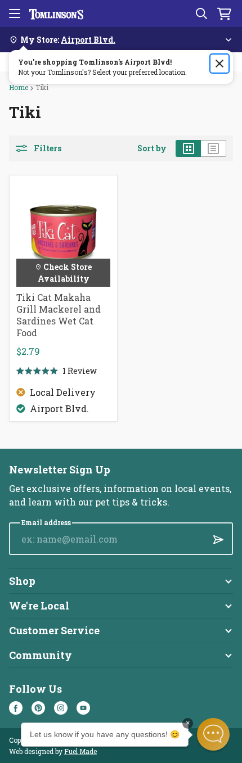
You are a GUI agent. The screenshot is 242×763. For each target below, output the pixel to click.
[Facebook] (16, 708)
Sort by (152, 148)
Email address (46, 522)
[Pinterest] (38, 708)
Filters (47, 148)
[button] (213, 734)
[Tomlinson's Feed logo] (56, 13)
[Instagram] (61, 708)
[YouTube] (83, 708)
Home (18, 87)
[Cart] (224, 13)
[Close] (219, 64)
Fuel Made (80, 751)
